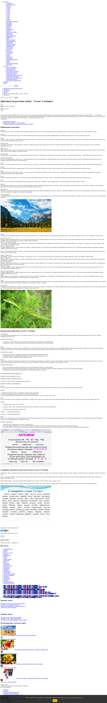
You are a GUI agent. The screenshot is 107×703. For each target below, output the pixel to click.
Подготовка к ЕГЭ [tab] (8, 552)
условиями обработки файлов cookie (75, 697)
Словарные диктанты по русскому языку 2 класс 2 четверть (18, 124)
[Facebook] (5, 530)
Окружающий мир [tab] (8, 581)
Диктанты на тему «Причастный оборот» (11, 618)
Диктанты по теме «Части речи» (9, 607)
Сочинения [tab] (6, 560)
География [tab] (6, 570)
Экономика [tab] (6, 563)
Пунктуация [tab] (6, 567)
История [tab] (5, 580)
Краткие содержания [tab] (8, 575)
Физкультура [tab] (6, 564)
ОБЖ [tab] (4, 562)
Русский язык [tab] (6, 579)
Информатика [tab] (6, 555)
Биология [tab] (5, 550)
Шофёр (53, 135)
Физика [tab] (5, 556)
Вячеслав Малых (11, 639)
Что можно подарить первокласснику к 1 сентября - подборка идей (31, 649)
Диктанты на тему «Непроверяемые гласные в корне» (14, 620)
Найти (16, 97)
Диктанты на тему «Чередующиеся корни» (11, 617)
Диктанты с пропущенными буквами (10, 604)
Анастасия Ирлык (11, 667)
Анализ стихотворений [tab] (9, 574)
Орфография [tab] (6, 572)
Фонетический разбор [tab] (8, 583)
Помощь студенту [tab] (7, 566)
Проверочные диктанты (9, 121)
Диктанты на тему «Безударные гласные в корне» (13, 603)
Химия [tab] (5, 551)
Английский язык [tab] (7, 549)
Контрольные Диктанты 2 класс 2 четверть (14, 122)
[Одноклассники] (7, 530)
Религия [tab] (5, 554)
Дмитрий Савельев (12, 653)
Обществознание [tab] (7, 559)
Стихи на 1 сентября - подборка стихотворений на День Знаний (32, 678)
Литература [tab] (6, 577)
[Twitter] (3, 530)
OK (55, 700)
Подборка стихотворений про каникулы (26, 635)
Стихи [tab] (5, 558)
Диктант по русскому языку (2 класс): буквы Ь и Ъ (13, 606)
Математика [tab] (6, 568)
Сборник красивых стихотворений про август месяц (29, 664)
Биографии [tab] (6, 576)
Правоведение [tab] (7, 571)
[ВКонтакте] (1, 530)
